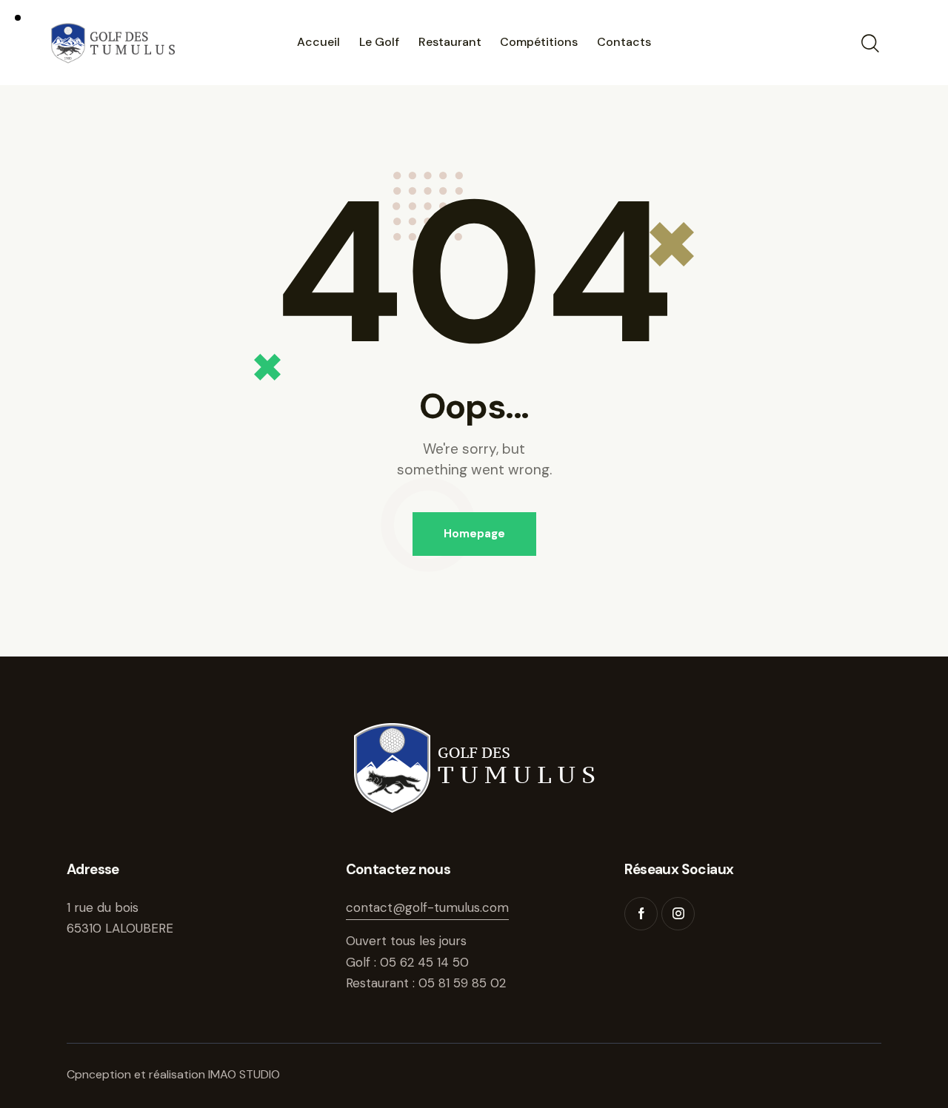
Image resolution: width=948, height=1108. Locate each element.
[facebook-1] (641, 913)
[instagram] (678, 913)
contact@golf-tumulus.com (427, 907)
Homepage (474, 533)
